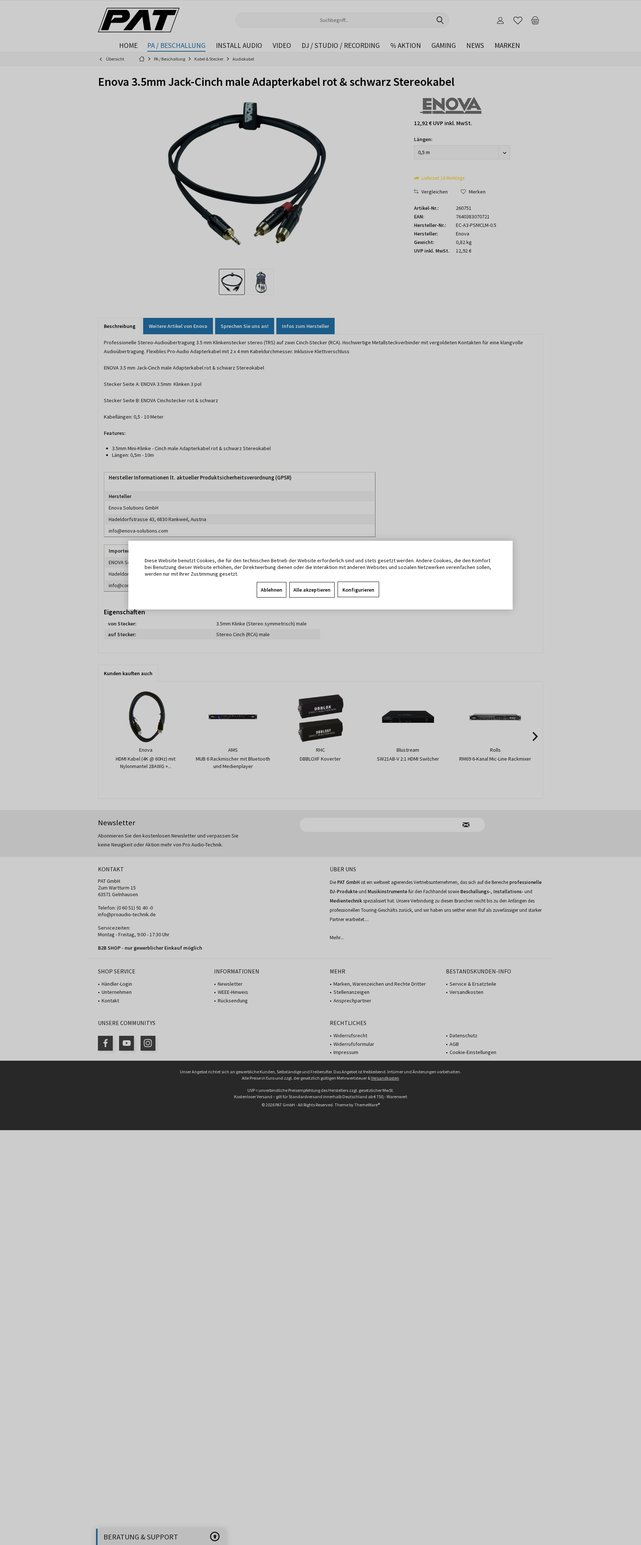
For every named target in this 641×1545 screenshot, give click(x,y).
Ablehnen (271, 589)
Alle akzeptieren (312, 589)
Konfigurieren (358, 589)
